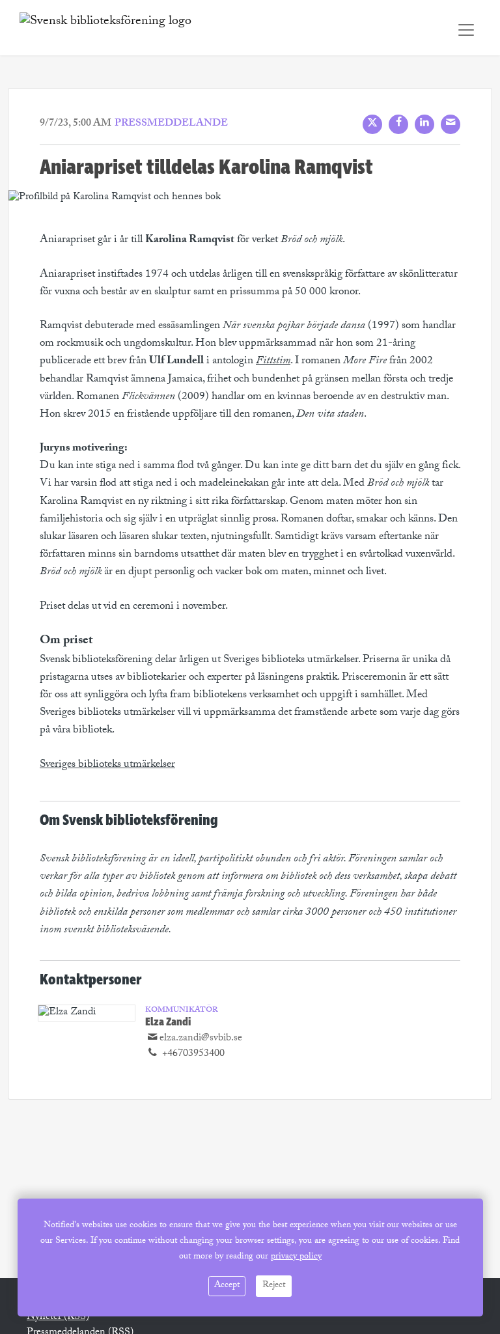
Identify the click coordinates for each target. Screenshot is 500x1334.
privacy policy (296, 1257)
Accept (227, 1286)
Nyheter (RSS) (58, 1317)
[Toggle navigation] (466, 30)
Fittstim (273, 361)
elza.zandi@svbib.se (201, 1039)
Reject (273, 1286)
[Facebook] (398, 124)
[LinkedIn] (424, 124)
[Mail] (450, 124)
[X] (372, 124)
